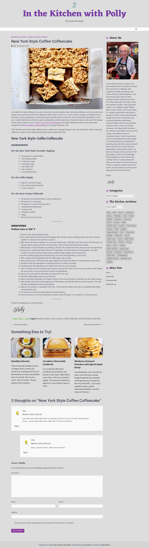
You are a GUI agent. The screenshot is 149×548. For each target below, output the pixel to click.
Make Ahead (129, 239)
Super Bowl (111, 255)
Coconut (116, 222)
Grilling (109, 235)
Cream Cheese (131, 226)
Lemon (127, 235)
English (123, 229)
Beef (114, 212)
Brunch (47, 318)
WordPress (106, 545)
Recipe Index (96, 318)
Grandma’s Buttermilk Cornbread (54, 362)
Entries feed (110, 276)
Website (14, 512)
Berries (120, 212)
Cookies (121, 226)
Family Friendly (84, 318)
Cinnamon (59, 318)
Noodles (121, 242)
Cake (52, 318)
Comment (15, 473)
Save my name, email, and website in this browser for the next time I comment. (44, 523)
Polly (14, 46)
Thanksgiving (122, 255)
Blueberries (129, 212)
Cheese (131, 216)
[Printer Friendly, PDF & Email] (20, 318)
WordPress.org (111, 284)
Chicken (109, 219)
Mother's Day (111, 242)
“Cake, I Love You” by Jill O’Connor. (48, 122)
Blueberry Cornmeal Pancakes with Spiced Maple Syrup (88, 364)
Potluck (122, 245)
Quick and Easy (112, 248)
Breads (109, 216)
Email (61, 502)
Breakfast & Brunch (19, 37)
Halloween (118, 235)
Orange (129, 242)
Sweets (44, 37)
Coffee (66, 318)
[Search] (136, 29)
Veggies (109, 262)
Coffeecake (73, 318)
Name (14, 502)
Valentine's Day (126, 258)
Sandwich (118, 252)
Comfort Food (111, 226)
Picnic (115, 245)
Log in (108, 272)
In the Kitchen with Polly (74, 14)
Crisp (116, 229)
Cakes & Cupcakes (34, 37)
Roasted (109, 252)
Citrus (109, 222)
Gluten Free (130, 232)
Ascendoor (88, 545)
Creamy (109, 229)
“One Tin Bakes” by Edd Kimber (34, 125)
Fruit (121, 232)
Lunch (120, 239)
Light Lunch (111, 239)
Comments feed (111, 280)
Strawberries (128, 252)
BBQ (108, 212)
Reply (17, 426)
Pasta (108, 245)
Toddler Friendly (112, 258)
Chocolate (118, 219)
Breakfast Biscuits (20, 361)
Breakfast (39, 318)
